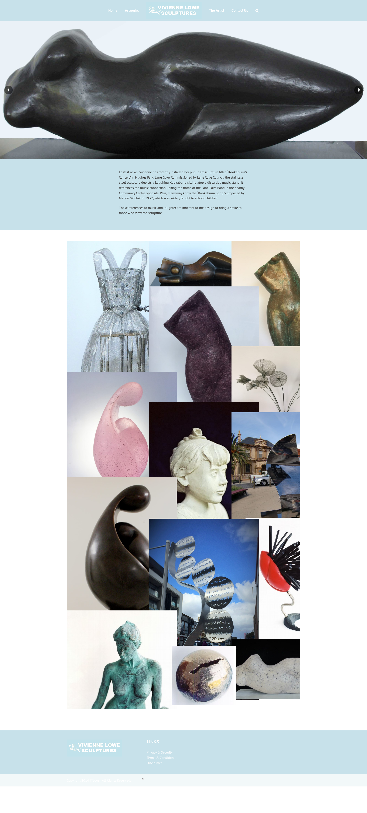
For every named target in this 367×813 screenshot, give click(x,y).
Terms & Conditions (161, 757)
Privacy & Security (159, 752)
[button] (250, 10)
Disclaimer (154, 763)
